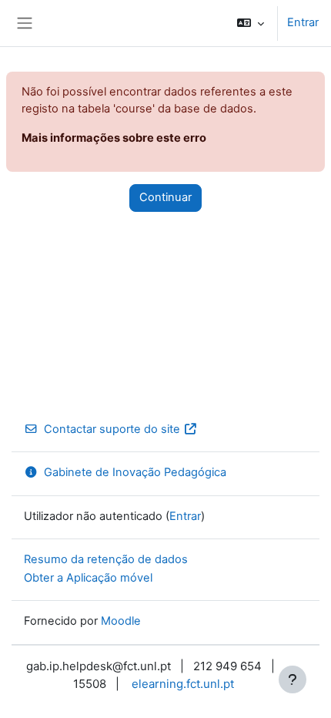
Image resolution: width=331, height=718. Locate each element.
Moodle (121, 621)
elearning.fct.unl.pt (183, 683)
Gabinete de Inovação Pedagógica (135, 472)
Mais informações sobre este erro (114, 138)
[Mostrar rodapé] (292, 679)
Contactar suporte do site (112, 429)
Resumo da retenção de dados (106, 559)
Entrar (303, 22)
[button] (250, 23)
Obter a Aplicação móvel (88, 578)
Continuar (165, 197)
